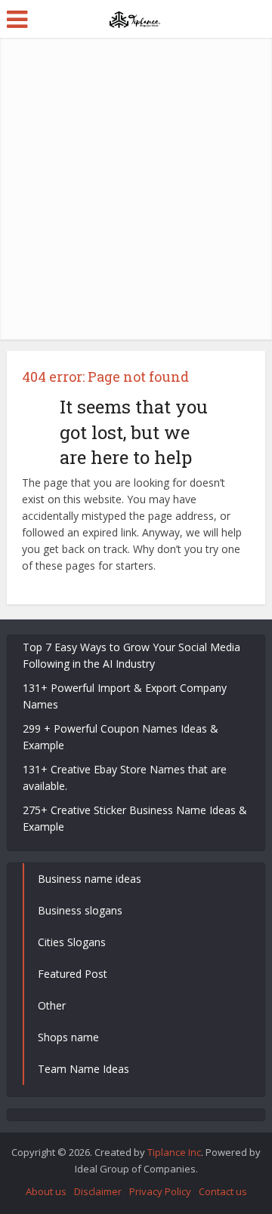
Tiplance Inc (174, 1152)
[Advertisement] (136, 188)
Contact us (223, 1191)
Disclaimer (98, 1191)
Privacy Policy (160, 1191)
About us (46, 1191)
